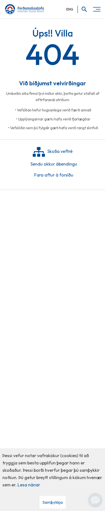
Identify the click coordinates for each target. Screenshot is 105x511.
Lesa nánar (29, 485)
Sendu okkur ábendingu (54, 164)
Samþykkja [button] (52, 502)
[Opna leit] (82, 9)
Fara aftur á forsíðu (53, 175)
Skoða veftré (60, 151)
